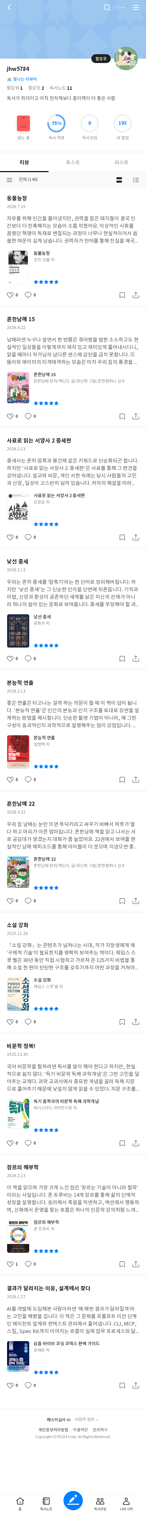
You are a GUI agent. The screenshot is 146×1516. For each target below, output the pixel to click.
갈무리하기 (122, 295)
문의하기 (100, 1430)
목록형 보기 (136, 180)
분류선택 (9, 180)
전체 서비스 (135, 7)
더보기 (121, 7)
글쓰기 (73, 1500)
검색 (107, 7)
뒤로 (10, 7)
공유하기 (135, 295)
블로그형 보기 (119, 180)
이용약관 (80, 1430)
